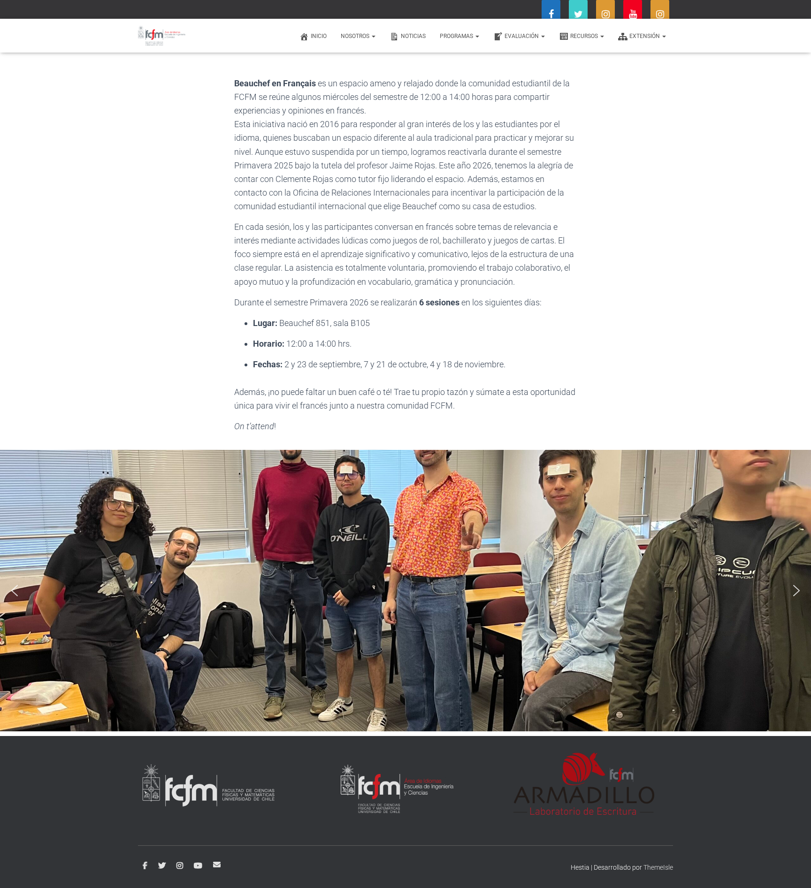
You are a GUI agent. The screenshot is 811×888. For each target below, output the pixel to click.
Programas (457, 36)
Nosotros (356, 36)
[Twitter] (578, 15)
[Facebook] (551, 15)
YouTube (198, 866)
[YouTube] (632, 15)
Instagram (180, 866)
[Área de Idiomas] (161, 35)
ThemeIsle (658, 867)
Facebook (145, 866)
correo (216, 864)
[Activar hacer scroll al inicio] (792, 869)
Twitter (161, 866)
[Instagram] (605, 15)
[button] (14, 590)
